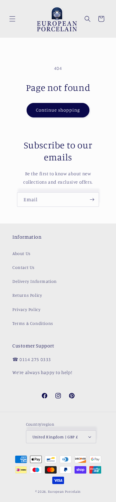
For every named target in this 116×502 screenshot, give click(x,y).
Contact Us (23, 267)
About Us (21, 253)
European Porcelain (64, 491)
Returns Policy (27, 295)
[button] (12, 19)
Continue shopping (58, 110)
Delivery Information (34, 281)
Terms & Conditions (32, 323)
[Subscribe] (92, 199)
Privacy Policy (26, 309)
